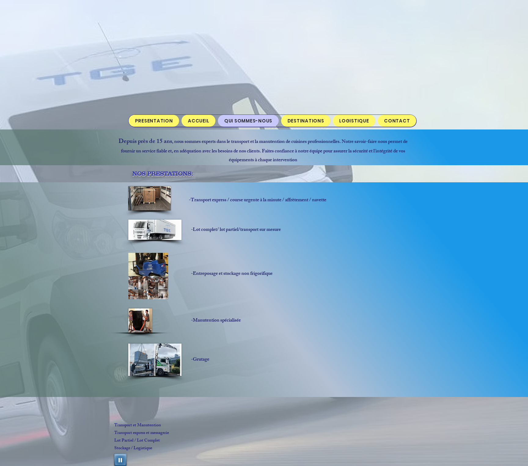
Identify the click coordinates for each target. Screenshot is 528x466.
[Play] (120, 460)
